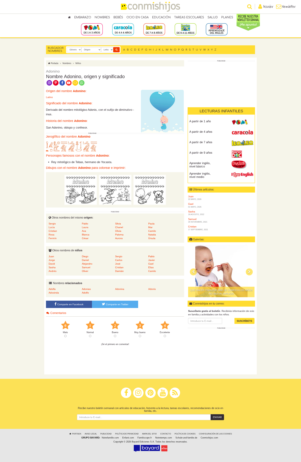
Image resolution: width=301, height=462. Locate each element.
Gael (150, 263)
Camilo (152, 231)
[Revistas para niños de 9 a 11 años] (185, 29)
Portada (54, 63)
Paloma (119, 234)
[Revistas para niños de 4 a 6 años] (123, 29)
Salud (212, 17)
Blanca (85, 234)
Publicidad (106, 434)
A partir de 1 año (200, 121)
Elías (151, 267)
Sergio (52, 223)
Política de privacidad (127, 434)
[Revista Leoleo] (242, 143)
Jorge (52, 260)
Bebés (118, 17)
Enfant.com (128, 438)
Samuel (86, 267)
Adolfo (85, 292)
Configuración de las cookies (215, 434)
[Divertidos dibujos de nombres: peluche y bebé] (149, 189)
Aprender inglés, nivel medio (200, 175)
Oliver (85, 271)
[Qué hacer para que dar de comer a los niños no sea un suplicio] (221, 271)
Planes (227, 17)
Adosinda (54, 292)
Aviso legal (91, 434)
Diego (85, 256)
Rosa (51, 234)
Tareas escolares (189, 17)
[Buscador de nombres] (116, 49)
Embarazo (82, 17)
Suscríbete (244, 321)
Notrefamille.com (110, 438)
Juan (51, 256)
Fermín (53, 238)
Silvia (118, 223)
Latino (49, 97)
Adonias (86, 289)
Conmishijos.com (209, 438)
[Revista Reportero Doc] (242, 154)
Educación (161, 17)
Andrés (52, 271)
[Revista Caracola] (242, 133)
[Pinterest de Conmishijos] (55, 82)
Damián (119, 271)
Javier (151, 260)
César (85, 238)
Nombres (102, 17)
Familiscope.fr (144, 438)
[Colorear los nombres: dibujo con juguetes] (80, 189)
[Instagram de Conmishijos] (49, 82)
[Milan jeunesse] (164, 448)
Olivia (118, 231)
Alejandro (87, 263)
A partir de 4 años (200, 131)
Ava (84, 231)
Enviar (217, 417)
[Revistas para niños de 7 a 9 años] (154, 29)
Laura (85, 227)
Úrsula (151, 238)
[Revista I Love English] (242, 175)
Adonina (119, 289)
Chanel (119, 227)
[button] (193, 271)
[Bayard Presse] (147, 448)
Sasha (52, 267)
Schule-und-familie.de (186, 438)
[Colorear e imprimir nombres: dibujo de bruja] (115, 189)
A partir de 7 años (200, 142)
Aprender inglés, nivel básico (200, 164)
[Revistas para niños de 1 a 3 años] (92, 29)
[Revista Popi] (242, 122)
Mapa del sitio (149, 434)
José (117, 263)
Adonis (152, 289)
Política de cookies (185, 434)
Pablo (85, 223)
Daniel (85, 260)
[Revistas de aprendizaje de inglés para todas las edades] (217, 29)
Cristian (53, 231)
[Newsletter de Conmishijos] (75, 82)
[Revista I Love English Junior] (242, 164)
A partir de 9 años (200, 152)
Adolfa (52, 289)
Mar (150, 227)
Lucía (52, 227)
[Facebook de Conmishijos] (62, 82)
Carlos (118, 260)
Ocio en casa (137, 17)
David (52, 263)
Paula (151, 223)
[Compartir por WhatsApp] (82, 82)
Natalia (152, 234)
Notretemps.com (163, 438)
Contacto (165, 434)
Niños (78, 63)
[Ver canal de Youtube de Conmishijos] (68, 82)
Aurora (119, 238)
